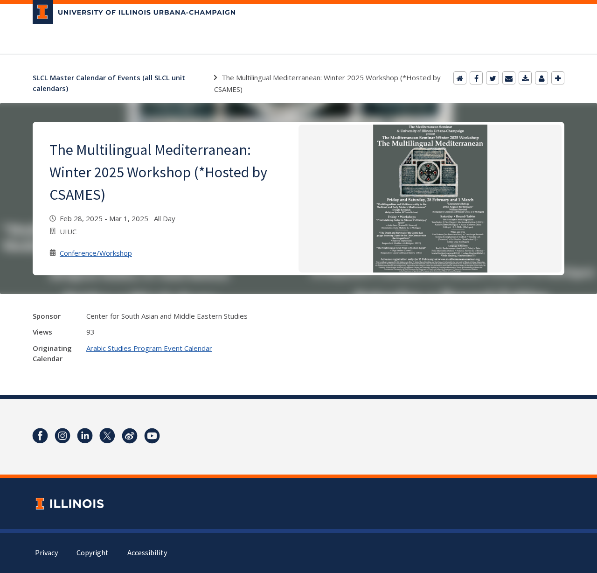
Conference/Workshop (96, 253)
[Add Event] (557, 77)
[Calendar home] (459, 77)
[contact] (541, 77)
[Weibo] (129, 436)
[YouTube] (152, 436)
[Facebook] (476, 77)
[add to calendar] (525, 77)
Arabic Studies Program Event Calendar (149, 348)
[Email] (508, 77)
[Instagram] (62, 436)
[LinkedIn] (85, 436)
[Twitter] (492, 77)
